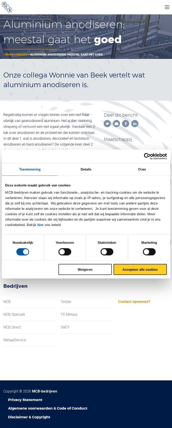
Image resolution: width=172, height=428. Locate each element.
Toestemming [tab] (30, 169)
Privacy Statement (25, 399)
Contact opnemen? (134, 301)
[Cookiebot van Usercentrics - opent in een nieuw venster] (147, 156)
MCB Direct (12, 327)
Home (9, 54)
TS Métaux (69, 314)
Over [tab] (142, 169)
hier (40, 225)
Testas (66, 302)
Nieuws (22, 54)
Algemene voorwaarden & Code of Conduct (47, 408)
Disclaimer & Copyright (29, 417)
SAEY (65, 327)
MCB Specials (14, 314)
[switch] (64, 251)
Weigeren (85, 269)
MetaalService (14, 340)
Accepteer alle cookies (140, 269)
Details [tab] (86, 169)
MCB (7, 302)
